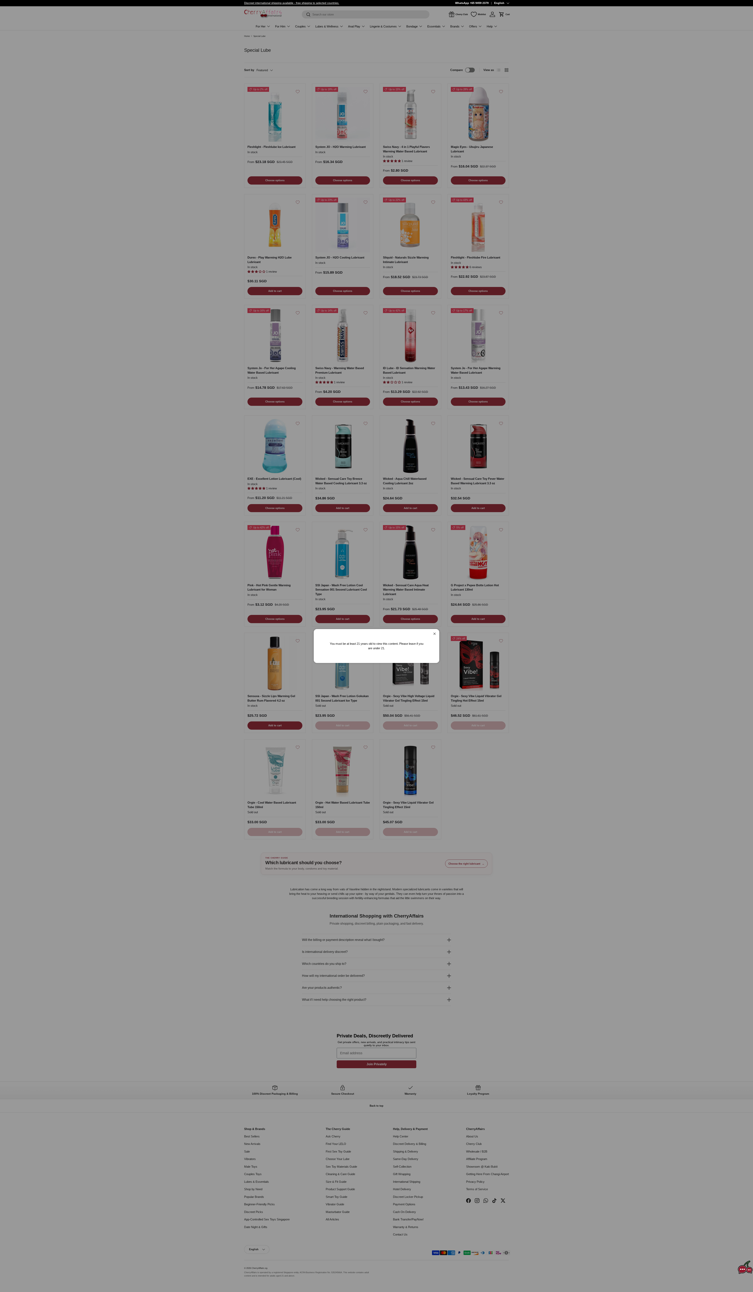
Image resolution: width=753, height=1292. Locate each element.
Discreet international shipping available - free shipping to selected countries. (291, 3)
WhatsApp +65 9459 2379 (472, 3)
